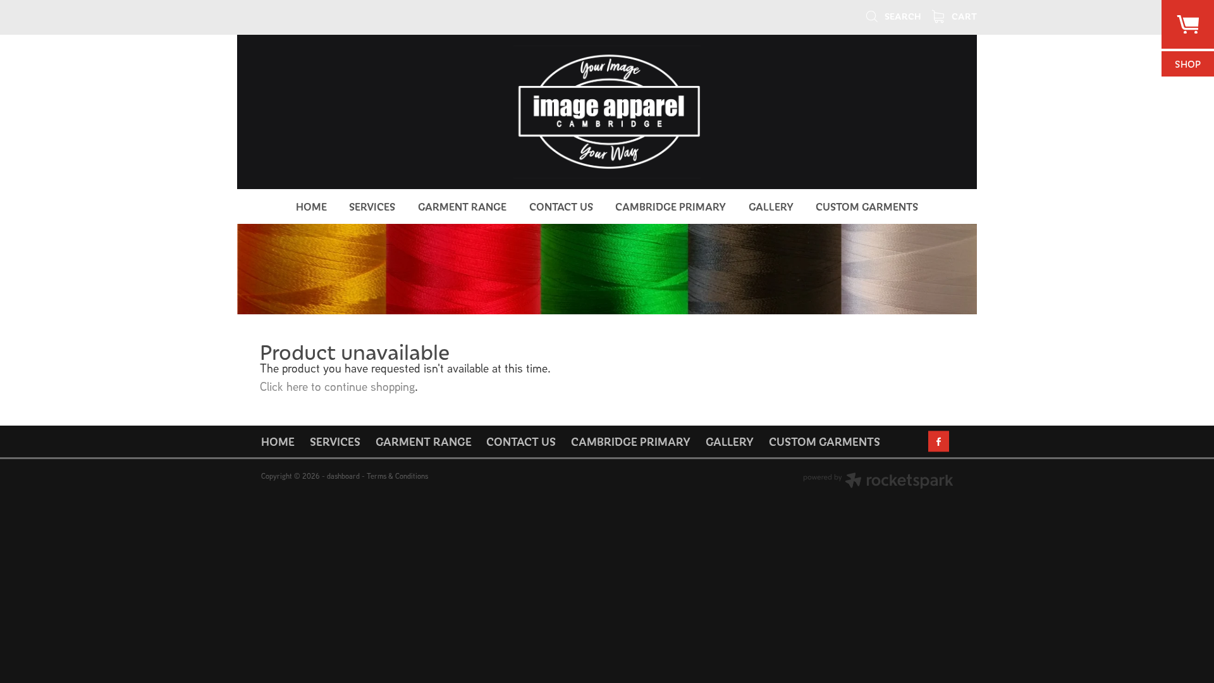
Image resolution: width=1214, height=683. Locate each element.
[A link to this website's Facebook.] (938, 441)
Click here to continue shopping (337, 386)
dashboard (343, 476)
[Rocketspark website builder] (878, 482)
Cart (963, 15)
